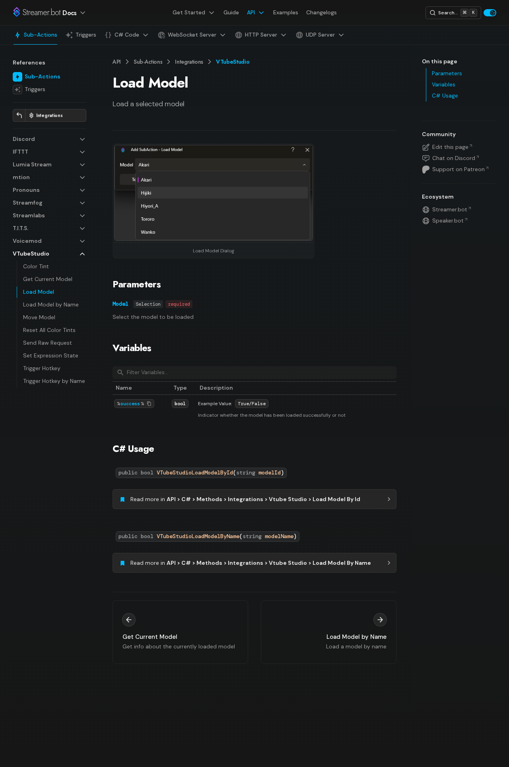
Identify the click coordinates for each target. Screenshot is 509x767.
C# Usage (133, 448)
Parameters (137, 284)
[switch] (490, 12)
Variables (132, 348)
